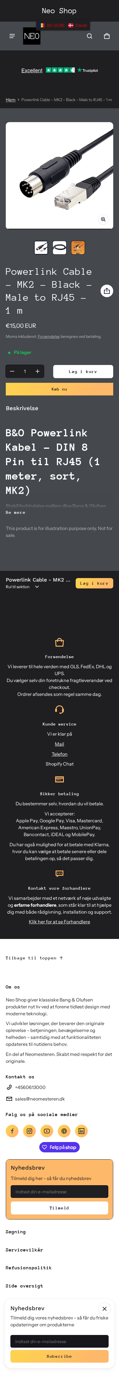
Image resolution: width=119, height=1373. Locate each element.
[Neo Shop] (31, 36)
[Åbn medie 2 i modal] (59, 175)
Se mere (16, 512)
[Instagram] (29, 1131)
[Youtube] (46, 1131)
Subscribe (59, 1356)
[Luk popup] (104, 1308)
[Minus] (12, 371)
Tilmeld (60, 1207)
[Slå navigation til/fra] (12, 36)
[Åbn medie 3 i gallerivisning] (78, 248)
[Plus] (37, 371)
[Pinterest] (64, 1131)
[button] (89, 36)
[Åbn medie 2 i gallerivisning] (59, 248)
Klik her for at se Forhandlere (59, 922)
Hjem (11, 99)
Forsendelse (49, 336)
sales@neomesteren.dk (40, 1099)
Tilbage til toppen (31, 957)
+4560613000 (30, 1087)
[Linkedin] (81, 1131)
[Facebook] (12, 1131)
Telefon (60, 754)
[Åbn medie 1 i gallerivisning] (41, 248)
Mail (59, 744)
